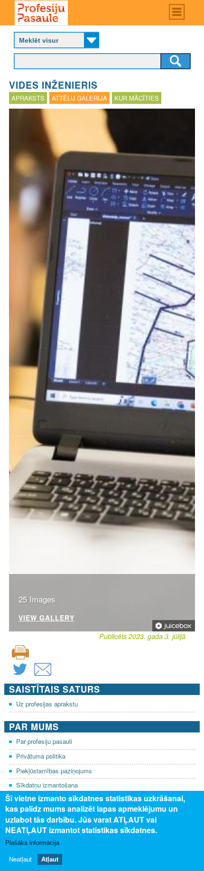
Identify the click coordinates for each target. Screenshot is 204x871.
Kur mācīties (136, 97)
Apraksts (28, 97)
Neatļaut (20, 859)
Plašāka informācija (32, 842)
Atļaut (49, 859)
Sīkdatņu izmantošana (47, 784)
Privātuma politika (40, 755)
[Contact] (42, 675)
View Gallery (46, 618)
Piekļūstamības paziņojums (54, 770)
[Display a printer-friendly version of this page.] (20, 651)
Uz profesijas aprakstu (47, 703)
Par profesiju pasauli (44, 741)
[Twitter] (19, 675)
